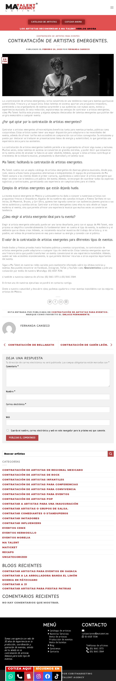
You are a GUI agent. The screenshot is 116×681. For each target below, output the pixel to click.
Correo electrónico (16, 404)
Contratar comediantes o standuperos (35, 513)
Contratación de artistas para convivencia (39, 489)
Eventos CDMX (14, 528)
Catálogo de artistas (60, 631)
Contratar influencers (21, 523)
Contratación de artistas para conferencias (40, 484)
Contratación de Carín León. (84, 344)
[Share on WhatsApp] (49, 301)
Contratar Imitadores (20, 518)
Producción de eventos (61, 639)
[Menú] (112, 7)
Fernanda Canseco (79, 49)
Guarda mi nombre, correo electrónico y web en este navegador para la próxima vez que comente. (58, 431)
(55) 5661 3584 (96, 652)
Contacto (54, 652)
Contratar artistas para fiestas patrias (36, 588)
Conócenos (54, 648)
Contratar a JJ (14, 584)
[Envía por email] (60, 301)
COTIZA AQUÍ (19, 668)
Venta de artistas (58, 637)
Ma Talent (10, 542)
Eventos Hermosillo (19, 532)
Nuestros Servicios (59, 634)
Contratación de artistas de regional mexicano (42, 470)
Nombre (10, 392)
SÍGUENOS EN (48, 668)
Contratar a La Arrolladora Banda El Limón (39, 575)
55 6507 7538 (91, 637)
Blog (51, 645)
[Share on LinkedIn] (66, 301)
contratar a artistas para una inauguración (40, 503)
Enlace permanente (76, 314)
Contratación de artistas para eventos (58, 36)
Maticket (9, 547)
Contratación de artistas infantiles (33, 479)
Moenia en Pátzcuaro (19, 580)
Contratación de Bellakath (30, 344)
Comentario (12, 367)
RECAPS (8, 552)
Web (8, 417)
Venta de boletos (57, 642)
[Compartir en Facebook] (55, 301)
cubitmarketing (80, 673)
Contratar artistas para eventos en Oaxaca (39, 571)
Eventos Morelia (16, 537)
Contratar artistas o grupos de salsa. (35, 508)
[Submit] (111, 454)
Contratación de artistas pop (27, 499)
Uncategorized (14, 557)
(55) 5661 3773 (96, 648)
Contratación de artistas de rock (31, 474)
